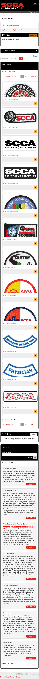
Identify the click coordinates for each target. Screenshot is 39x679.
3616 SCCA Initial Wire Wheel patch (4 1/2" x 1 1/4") (10, 127)
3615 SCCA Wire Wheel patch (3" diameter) (10, 99)
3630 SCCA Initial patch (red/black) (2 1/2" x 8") (10, 407)
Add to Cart (32, 484)
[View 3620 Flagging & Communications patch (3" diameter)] (20, 201)
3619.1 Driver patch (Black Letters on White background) (10, 155)
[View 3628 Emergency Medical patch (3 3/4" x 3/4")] (20, 341)
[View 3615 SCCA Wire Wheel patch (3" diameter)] (20, 89)
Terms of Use (4, 677)
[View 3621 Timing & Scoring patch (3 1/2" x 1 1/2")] (20, 229)
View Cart (33, 35)
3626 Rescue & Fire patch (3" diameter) (10, 295)
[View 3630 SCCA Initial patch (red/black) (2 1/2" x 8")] (20, 397)
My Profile (33, 12)
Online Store (6, 18)
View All (34, 434)
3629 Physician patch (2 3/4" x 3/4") (10, 379)
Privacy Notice (15, 677)
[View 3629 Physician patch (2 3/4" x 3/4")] (20, 369)
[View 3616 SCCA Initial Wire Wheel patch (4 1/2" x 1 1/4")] (20, 117)
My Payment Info (7, 30)
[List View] (35, 457)
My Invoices (16, 30)
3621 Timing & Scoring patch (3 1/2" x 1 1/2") (10, 239)
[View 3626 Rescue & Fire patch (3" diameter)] (20, 285)
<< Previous (6, 76)
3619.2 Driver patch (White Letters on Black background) (10, 183)
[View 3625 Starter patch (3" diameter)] (20, 257)
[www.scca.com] (12, 6)
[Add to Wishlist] (35, 103)
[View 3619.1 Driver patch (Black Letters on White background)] (20, 145)
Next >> (33, 76)
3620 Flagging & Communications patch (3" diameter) (10, 211)
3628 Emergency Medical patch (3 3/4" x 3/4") (10, 351)
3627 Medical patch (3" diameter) (10, 323)
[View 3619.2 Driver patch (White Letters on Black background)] (20, 173)
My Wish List (25, 30)
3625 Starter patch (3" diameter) (10, 267)
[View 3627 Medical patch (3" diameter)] (20, 313)
